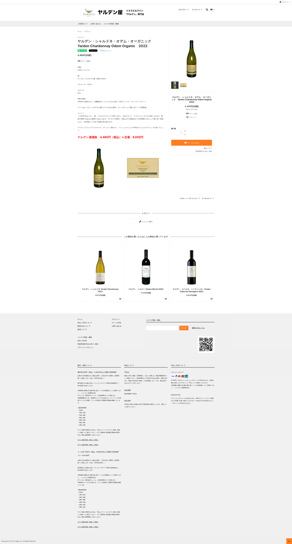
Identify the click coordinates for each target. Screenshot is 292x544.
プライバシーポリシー (86, 347)
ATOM (84, 341)
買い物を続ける (207, 198)
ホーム (80, 31)
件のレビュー (106, 51)
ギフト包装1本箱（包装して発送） (88, 440)
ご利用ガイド (83, 24)
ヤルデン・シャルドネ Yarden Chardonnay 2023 (100, 290)
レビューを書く (147, 221)
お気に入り (193, 117)
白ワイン (88, 31)
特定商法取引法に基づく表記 (88, 344)
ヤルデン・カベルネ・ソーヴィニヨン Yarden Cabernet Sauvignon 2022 (192, 290)
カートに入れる (193, 143)
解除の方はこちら (198, 328)
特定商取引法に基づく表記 (204, 151)
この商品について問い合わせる (188, 198)
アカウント (285, 2)
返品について (208, 148)
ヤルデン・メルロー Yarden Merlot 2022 (146, 289)
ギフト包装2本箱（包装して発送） (88, 445)
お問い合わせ (96, 24)
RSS (79, 341)
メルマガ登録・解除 (111, 24)
